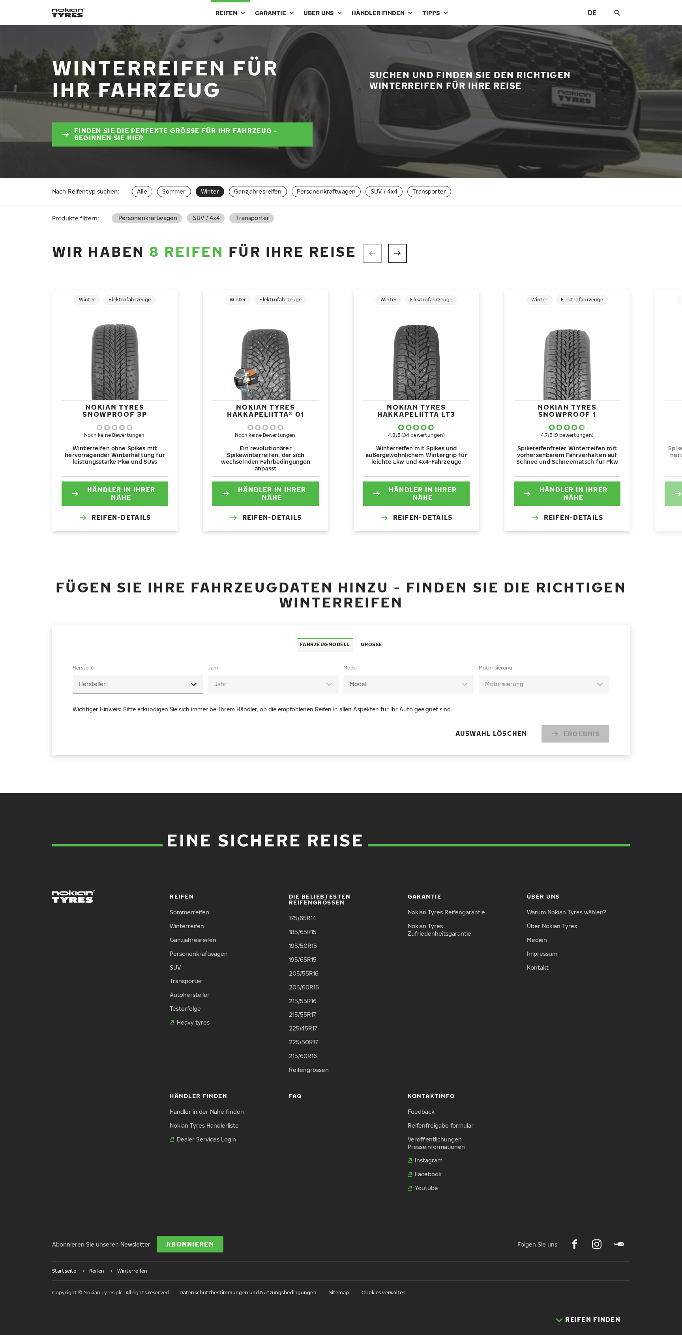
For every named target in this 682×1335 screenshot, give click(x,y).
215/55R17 (302, 1014)
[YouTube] (619, 1244)
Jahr (213, 668)
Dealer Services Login (206, 1139)
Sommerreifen (189, 912)
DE (592, 12)
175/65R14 (302, 918)
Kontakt (538, 967)
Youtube (426, 1188)
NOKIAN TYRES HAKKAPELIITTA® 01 (265, 410)
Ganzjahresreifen (257, 191)
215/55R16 (303, 1001)
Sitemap (339, 1293)
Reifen (226, 12)
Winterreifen (187, 926)
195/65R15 (303, 959)
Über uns (319, 12)
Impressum (542, 953)
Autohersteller (190, 994)
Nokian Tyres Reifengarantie (446, 912)
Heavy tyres (193, 1022)
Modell (351, 668)
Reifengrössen (309, 1069)
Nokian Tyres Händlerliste (204, 1125)
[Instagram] (597, 1244)
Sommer (174, 191)
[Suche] (617, 12)
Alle (142, 191)
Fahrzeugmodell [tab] (325, 644)
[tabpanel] (341, 703)
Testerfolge (185, 1008)
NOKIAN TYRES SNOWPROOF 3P (114, 410)
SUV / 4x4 (384, 191)
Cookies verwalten (384, 1293)
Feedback (421, 1111)
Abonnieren (190, 1244)
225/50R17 (303, 1042)
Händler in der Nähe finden (207, 1111)
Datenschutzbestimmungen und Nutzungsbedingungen (248, 1293)
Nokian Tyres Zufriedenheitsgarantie (439, 930)
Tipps (431, 12)
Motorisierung (495, 668)
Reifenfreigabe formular (441, 1125)
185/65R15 (303, 932)
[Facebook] (575, 1244)
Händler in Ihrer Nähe (121, 493)
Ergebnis (582, 734)
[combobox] (138, 684)
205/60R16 (304, 987)
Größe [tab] (371, 644)
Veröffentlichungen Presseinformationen (436, 1143)
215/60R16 (303, 1056)
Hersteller (84, 668)
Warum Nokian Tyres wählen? (566, 912)
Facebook (428, 1174)
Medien (537, 939)
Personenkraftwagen (326, 191)
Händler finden (378, 12)
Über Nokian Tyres (552, 926)
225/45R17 (303, 1028)
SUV (175, 967)
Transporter (429, 191)
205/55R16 (304, 973)
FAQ (295, 1095)
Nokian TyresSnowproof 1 (567, 410)
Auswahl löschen (491, 733)
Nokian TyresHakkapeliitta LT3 (416, 410)
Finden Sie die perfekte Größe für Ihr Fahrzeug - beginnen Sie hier (176, 134)
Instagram (428, 1160)
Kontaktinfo (431, 1095)
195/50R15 (303, 945)
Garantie (270, 12)
